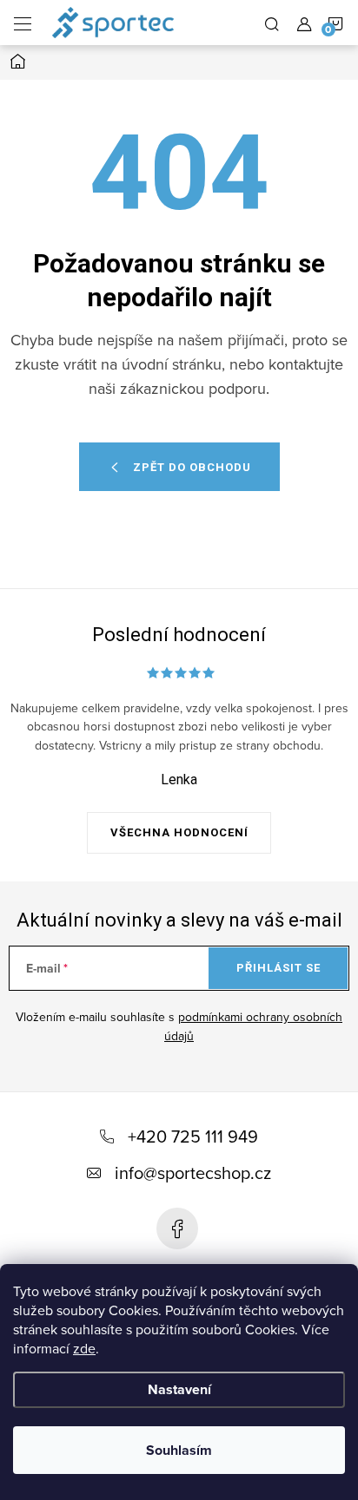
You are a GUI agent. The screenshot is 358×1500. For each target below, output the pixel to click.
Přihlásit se (278, 967)
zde (84, 1348)
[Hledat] (272, 22)
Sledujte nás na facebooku (177, 1228)
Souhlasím (179, 1450)
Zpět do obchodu (192, 467)
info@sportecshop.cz (193, 1172)
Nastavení (179, 1389)
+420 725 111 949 (193, 1136)
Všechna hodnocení (179, 832)
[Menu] (22, 22)
